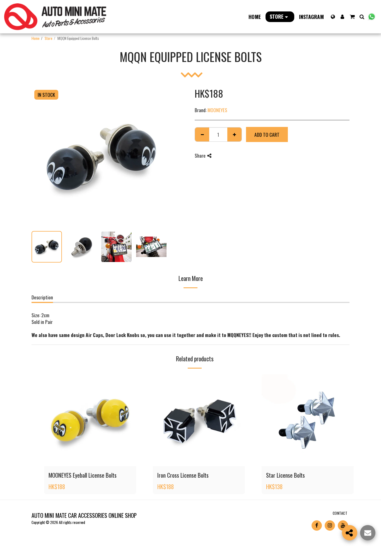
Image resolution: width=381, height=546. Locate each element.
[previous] (40, 157)
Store (48, 38)
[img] (90, 420)
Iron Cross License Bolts (183, 475)
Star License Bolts (285, 475)
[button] (352, 17)
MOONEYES (217, 110)
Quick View (90, 446)
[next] (162, 157)
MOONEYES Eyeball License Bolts (83, 475)
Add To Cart (93, 459)
